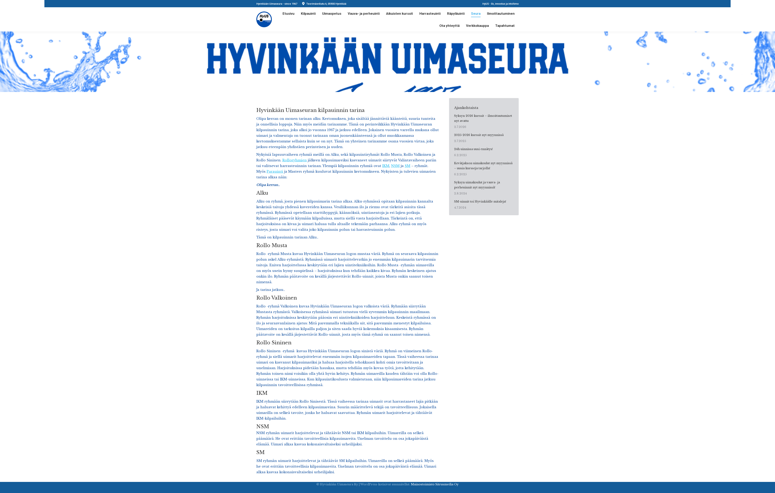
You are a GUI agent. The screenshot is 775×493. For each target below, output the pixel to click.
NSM (395, 166)
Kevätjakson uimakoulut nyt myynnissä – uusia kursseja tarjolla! (483, 165)
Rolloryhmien (294, 160)
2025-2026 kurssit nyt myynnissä (479, 135)
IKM (385, 166)
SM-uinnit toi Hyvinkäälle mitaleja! (480, 201)
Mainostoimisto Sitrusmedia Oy (435, 484)
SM (407, 166)
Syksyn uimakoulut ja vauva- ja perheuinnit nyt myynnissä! (477, 185)
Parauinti (275, 171)
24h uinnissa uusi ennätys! (473, 149)
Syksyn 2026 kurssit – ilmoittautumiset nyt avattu (483, 118)
